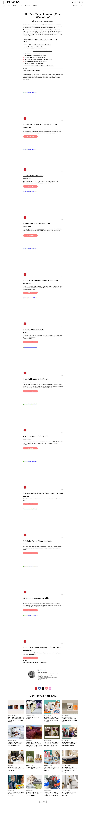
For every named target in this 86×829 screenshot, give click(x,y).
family (20, 5)
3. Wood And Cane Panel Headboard (36, 223)
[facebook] (2, 18)
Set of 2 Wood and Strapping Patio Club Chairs (44, 65)
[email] (2, 27)
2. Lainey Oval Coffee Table (33, 176)
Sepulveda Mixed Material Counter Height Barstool (41, 59)
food (14, 5)
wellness (27, 5)
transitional (42, 230)
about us (35, 5)
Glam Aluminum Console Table (37, 63)
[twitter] (2, 21)
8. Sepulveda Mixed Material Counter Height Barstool (43, 493)
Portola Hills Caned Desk (34, 53)
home (43, 10)
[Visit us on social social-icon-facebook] (77, 2)
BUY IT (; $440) (30, 136)
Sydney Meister (39, 21)
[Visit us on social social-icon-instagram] (79, 2)
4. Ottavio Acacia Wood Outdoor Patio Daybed (40, 281)
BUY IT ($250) (30, 553)
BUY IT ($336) (30, 610)
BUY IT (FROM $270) (30, 235)
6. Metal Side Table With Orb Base (35, 379)
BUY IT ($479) (30, 186)
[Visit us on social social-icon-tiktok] (73, 2)
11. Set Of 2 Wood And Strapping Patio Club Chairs (41, 647)
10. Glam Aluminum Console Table (36, 598)
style (9, 5)
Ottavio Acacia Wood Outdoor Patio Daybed (42, 51)
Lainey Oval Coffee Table (38, 46)
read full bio (39, 679)
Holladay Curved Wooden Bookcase (39, 61)
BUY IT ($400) (30, 448)
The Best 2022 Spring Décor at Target (32, 70)
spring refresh (41, 229)
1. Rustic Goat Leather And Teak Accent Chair (40, 124)
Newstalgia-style (27, 32)
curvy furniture (40, 546)
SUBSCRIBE (75, 5)
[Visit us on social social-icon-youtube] (81, 2)
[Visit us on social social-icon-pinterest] (75, 2)
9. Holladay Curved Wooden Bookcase (37, 541)
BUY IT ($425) (30, 292)
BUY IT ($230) (30, 391)
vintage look (32, 337)
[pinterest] (2, 15)
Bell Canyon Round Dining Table (39, 57)
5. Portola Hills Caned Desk (33, 330)
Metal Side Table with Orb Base (39, 55)
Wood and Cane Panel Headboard (39, 49)
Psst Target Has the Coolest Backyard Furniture (34, 662)
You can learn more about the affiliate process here (45, 27)
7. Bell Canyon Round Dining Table (36, 436)
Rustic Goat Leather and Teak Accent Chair (42, 44)
